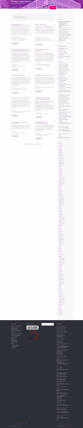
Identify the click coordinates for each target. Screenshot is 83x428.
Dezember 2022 (61, 218)
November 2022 (61, 219)
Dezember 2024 (61, 178)
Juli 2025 (60, 166)
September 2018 (61, 302)
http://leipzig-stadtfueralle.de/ (66, 130)
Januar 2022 (61, 236)
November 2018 (61, 299)
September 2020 (61, 262)
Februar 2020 (61, 274)
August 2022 (61, 224)
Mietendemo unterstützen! (63, 53)
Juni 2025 (60, 168)
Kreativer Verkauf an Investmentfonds (20, 98)
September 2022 (61, 223)
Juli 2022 (60, 226)
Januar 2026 (61, 156)
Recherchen (13, 338)
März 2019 (60, 292)
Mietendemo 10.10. (14, 336)
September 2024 (61, 183)
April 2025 (60, 171)
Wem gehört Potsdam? (47, 65)
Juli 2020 (60, 266)
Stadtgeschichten (38, 65)
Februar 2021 (61, 254)
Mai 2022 (60, 229)
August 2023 (61, 204)
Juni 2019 (60, 287)
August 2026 (61, 145)
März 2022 (60, 233)
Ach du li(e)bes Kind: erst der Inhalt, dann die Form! (19, 122)
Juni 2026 (60, 148)
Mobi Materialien (61, 54)
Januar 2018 (61, 314)
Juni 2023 (60, 208)
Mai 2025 (60, 170)
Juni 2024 (60, 188)
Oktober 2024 (61, 181)
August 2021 (61, 244)
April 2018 (60, 311)
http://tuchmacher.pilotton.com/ (64, 98)
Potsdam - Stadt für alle (21, 1)
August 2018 (61, 304)
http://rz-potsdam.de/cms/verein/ (62, 393)
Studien (12, 343)
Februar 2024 (61, 194)
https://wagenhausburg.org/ (61, 373)
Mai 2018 (60, 309)
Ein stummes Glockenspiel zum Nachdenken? (42, 50)
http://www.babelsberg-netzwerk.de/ (65, 116)
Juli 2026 (60, 146)
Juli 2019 (60, 286)
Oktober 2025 (61, 161)
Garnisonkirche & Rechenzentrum (17, 40)
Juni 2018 (60, 307)
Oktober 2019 (61, 281)
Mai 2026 (60, 150)
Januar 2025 (61, 176)
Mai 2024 (60, 189)
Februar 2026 (61, 155)
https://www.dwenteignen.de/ (64, 127)
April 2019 (60, 291)
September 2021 (61, 243)
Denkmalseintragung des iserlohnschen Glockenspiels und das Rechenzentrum (20, 50)
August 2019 (61, 284)
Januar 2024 (61, 196)
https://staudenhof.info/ (63, 110)
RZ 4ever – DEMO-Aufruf (40, 24)
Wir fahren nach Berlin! (62, 51)
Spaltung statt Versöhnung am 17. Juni (44, 75)
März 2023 (60, 213)
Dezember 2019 (61, 277)
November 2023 (61, 199)
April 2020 (60, 271)
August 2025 (61, 165)
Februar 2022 (61, 234)
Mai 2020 (60, 269)
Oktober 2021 (61, 241)
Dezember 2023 (61, 198)
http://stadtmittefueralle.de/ (63, 101)
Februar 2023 (61, 214)
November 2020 (61, 259)
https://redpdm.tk (62, 40)
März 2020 (60, 272)
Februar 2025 (61, 175)
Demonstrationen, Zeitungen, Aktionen (18, 39)
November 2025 (61, 160)
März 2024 (60, 193)
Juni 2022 (60, 228)
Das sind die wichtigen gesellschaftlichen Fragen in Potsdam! (20, 25)
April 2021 (60, 251)
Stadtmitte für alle (23, 89)
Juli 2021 (60, 246)
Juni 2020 (60, 267)
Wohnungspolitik (14, 346)
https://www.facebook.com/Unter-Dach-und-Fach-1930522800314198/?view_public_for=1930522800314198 (63, 363)
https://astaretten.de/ (62, 77)
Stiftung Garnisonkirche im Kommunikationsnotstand (41, 122)
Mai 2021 (60, 249)
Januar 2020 (61, 276)
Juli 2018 (60, 306)
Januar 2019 (61, 296)
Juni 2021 (60, 248)
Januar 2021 (61, 256)
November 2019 (61, 279)
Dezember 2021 (61, 238)
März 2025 (60, 173)
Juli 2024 (60, 186)
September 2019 (61, 282)
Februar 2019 (61, 294)
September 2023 (61, 203)
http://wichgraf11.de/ (62, 85)
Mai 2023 (60, 209)
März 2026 (60, 153)
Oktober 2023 (61, 201)
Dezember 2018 (61, 297)
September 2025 (61, 163)
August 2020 (61, 264)
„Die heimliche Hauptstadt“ (17, 75)
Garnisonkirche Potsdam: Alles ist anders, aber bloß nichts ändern (42, 98)
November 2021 (61, 239)
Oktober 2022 (61, 221)
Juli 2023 (60, 206)
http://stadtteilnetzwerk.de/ (63, 119)
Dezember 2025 (61, 158)
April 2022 (60, 231)
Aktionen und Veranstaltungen (16, 326)
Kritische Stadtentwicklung (15, 335)
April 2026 (60, 151)
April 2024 (60, 191)
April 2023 (60, 211)
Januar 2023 (61, 216)
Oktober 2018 (61, 301)
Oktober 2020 (61, 261)
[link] (35, 11)
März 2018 (60, 312)
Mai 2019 (60, 289)
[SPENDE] (71, 2)
